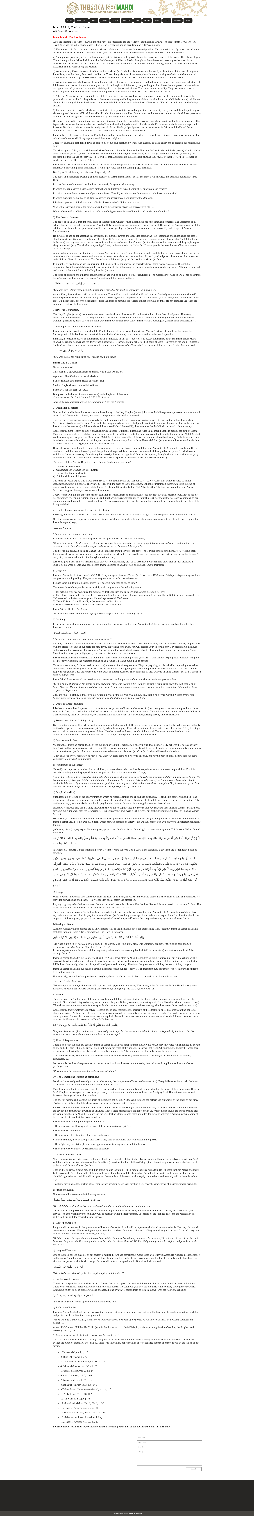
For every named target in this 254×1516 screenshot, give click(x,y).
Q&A (137, 20)
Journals (104, 20)
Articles (115, 20)
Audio (166, 20)
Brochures (126, 20)
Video (157, 20)
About (188, 20)
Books (94, 20)
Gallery (147, 20)
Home (69, 20)
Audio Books (81, 20)
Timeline (177, 20)
